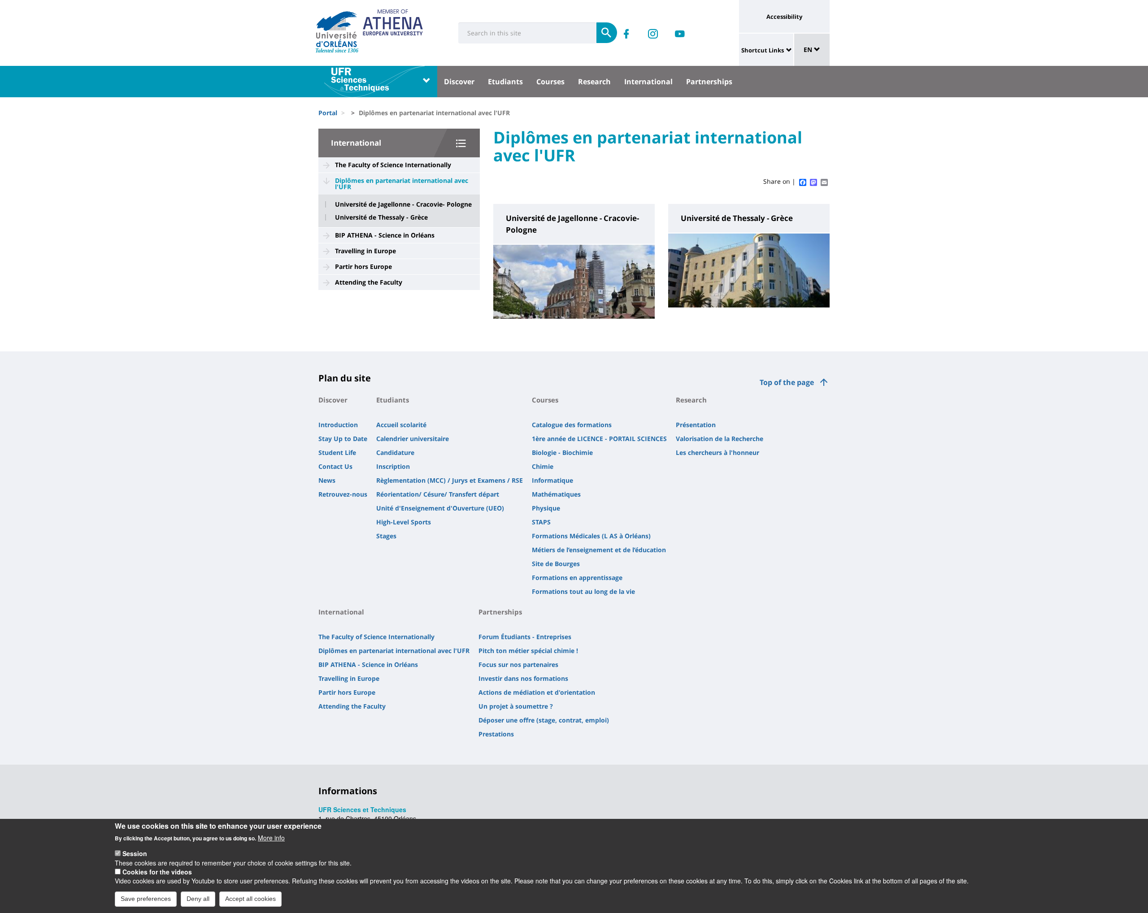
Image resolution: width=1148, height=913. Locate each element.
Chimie (542, 466)
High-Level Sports (403, 522)
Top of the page (787, 382)
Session (134, 853)
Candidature (395, 452)
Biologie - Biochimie (562, 452)
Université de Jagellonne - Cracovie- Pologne (403, 204)
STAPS (541, 522)
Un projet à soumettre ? (515, 706)
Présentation (696, 424)
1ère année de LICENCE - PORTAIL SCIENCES (599, 438)
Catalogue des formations (572, 424)
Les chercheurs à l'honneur (717, 452)
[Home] (336, 29)
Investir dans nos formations (523, 678)
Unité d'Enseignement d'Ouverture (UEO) (440, 508)
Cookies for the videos (157, 871)
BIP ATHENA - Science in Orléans (385, 235)
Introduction (338, 424)
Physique (546, 508)
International (648, 82)
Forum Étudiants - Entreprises (524, 636)
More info (271, 837)
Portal (327, 112)
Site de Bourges (556, 563)
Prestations (496, 734)
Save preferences (146, 898)
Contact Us (335, 466)
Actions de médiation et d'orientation (536, 692)
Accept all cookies (250, 898)
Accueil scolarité (401, 424)
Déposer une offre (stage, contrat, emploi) (543, 720)
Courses (550, 82)
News (326, 480)
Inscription (393, 466)
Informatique (552, 480)
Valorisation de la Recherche (719, 438)
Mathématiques (556, 494)
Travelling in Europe (365, 251)
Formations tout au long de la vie (583, 591)
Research (594, 82)
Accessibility (784, 17)
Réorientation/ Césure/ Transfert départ (437, 494)
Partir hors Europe (363, 266)
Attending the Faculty (368, 282)
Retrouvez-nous (342, 494)
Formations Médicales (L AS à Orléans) (591, 536)
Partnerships (709, 82)
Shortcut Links (762, 50)
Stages (386, 536)
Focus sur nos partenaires (518, 664)
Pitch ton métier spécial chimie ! (528, 650)
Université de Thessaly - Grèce (381, 217)
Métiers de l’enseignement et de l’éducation (599, 549)
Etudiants (505, 82)
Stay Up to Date (342, 438)
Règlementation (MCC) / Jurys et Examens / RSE (449, 480)
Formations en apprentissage (577, 577)
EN (809, 49)
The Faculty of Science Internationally (393, 164)
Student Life (337, 452)
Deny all (198, 898)
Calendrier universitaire (412, 438)
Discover (459, 82)
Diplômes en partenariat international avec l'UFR (401, 183)
